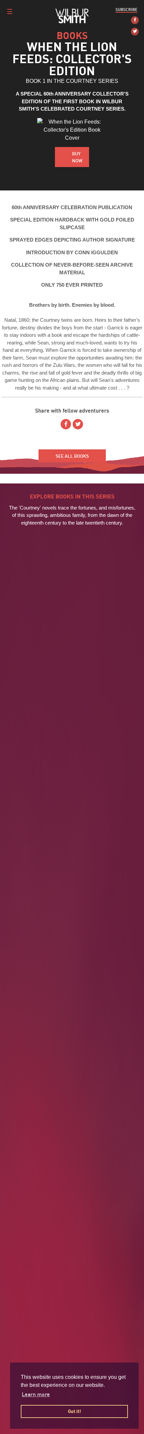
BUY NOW (77, 157)
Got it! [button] (74, 1411)
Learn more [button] (36, 1394)
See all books (72, 456)
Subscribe (126, 9)
